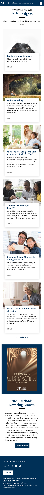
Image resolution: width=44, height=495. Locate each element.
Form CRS (8, 473)
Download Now (22, 445)
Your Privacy (7, 483)
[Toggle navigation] (41, 3)
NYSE (9, 481)
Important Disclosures (20, 483)
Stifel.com (15, 481)
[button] (22, 337)
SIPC (4, 481)
